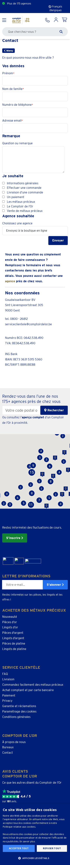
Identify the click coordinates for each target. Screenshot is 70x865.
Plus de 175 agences (19, 3)
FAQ (5, 674)
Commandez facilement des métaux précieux (32, 684)
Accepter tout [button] (19, 848)
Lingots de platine (14, 649)
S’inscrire (13, 538)
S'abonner (54, 584)
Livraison (8, 679)
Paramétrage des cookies (19, 711)
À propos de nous (14, 742)
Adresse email (11, 120)
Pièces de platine (13, 643)
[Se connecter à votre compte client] (56, 20)
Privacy (7, 700)
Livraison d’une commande (25, 192)
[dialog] (35, 834)
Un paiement (15, 197)
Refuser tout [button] (52, 848)
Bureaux (8, 747)
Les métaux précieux (21, 201)
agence (10, 281)
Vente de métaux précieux (25, 211)
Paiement (8, 695)
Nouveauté (9, 616)
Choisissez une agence (17, 223)
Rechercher (55, 410)
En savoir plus (27, 841)
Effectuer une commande (24, 188)
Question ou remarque (17, 143)
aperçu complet (33, 417)
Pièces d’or (9, 622)
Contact (7, 752)
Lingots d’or (10, 627)
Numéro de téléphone (17, 104)
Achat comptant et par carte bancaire (28, 690)
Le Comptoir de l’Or (20, 206)
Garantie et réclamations (19, 706)
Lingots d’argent (13, 638)
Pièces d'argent (12, 633)
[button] (23, 503)
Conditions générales (16, 717)
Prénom (7, 73)
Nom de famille (12, 89)
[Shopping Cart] (65, 20)
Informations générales (22, 183)
